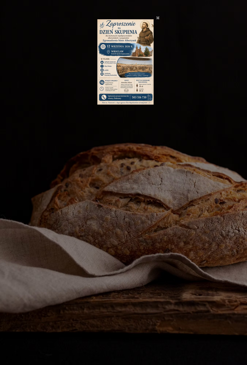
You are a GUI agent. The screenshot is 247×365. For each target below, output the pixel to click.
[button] (157, 17)
